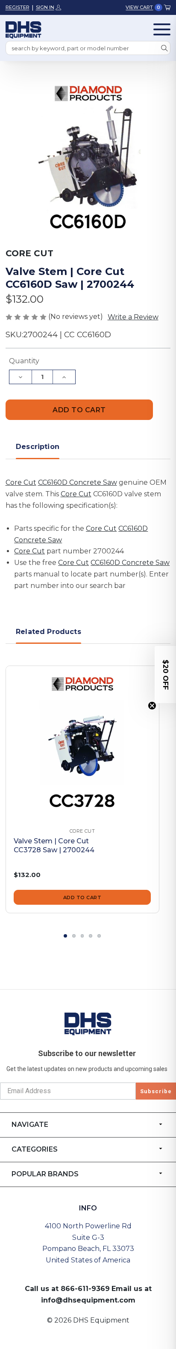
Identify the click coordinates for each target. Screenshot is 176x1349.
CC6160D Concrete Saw (77, 482)
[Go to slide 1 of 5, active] (65, 936)
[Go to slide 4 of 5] (90, 936)
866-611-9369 (85, 1289)
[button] (165, 674)
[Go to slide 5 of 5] (99, 936)
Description (37, 447)
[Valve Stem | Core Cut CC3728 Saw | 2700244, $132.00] (82, 742)
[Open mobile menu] (161, 29)
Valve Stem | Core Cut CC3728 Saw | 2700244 (54, 845)
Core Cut (21, 482)
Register (17, 7)
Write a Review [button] (133, 317)
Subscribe (156, 1091)
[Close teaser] (152, 705)
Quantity (24, 361)
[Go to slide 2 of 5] (74, 936)
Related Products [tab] (48, 632)
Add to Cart (82, 897)
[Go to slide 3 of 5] (82, 936)
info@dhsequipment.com (88, 1300)
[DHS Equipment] (88, 1023)
